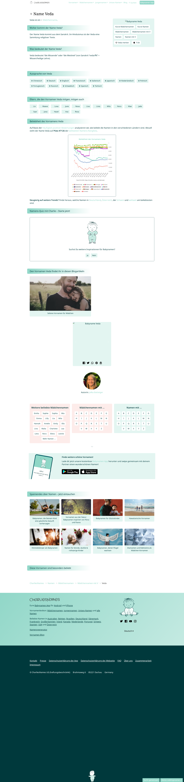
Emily (55, 423)
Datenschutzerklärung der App (63, 660)
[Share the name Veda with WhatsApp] (92, 363)
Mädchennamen (86, 2)
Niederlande (77, 621)
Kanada (66, 621)
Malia (43, 428)
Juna (45, 111)
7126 (137, 42)
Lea (62, 428)
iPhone (69, 605)
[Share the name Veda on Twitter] (88, 363)
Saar (35, 111)
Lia (53, 418)
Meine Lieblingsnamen (170, 780)
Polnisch (143, 81)
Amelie (47, 423)
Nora (119, 106)
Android (58, 605)
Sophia (55, 413)
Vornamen (73, 2)
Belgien (61, 618)
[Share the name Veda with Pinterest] (96, 363)
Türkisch (98, 86)
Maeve (45, 106)
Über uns (128, 660)
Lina (36, 428)
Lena (37, 433)
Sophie (45, 413)
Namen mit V (130, 37)
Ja (87, 255)
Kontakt (33, 660)
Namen (118, 37)
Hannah (37, 423)
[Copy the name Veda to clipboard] (100, 363)
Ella (63, 423)
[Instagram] (135, 621)
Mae (130, 106)
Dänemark (93, 618)
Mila (108, 106)
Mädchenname (50, 20)
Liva (88, 106)
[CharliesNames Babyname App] (40, 3)
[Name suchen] (129, 2)
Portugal (88, 621)
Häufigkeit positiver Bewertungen (58, 127)
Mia (62, 413)
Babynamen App (147, 2)
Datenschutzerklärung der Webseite (98, 660)
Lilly (47, 418)
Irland (59, 621)
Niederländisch (127, 81)
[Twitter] (121, 621)
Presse (43, 660)
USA (40, 624)
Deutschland (95, 200)
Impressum (35, 664)
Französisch (80, 81)
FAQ (119, 660)
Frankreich (35, 621)
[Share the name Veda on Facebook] (83, 363)
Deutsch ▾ (129, 631)
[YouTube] (130, 621)
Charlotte (54, 428)
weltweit (133, 200)
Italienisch (95, 81)
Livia (98, 106)
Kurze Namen (143, 26)
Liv (34, 106)
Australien (52, 618)
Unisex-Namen (115, 2)
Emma (39, 418)
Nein (94, 255)
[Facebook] (126, 621)
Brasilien (70, 618)
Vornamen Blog (37, 634)
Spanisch (84, 86)
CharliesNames (37, 583)
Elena (52, 433)
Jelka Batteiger (96, 392)
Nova (77, 106)
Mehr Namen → (49, 439)
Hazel (56, 111)
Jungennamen (101, 2)
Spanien (33, 624)
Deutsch (51, 81)
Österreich (107, 200)
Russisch (54, 86)
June (67, 106)
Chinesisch (37, 81)
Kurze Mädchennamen (124, 26)
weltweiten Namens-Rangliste (83, 130)
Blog (125, 2)
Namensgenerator (38, 629)
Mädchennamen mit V (141, 32)
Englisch (65, 81)
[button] (76, 341)
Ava (66, 111)
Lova (56, 106)
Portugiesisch (38, 86)
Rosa (77, 111)
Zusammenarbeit (143, 660)
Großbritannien (48, 621)
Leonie (61, 433)
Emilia (36, 413)
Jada (140, 106)
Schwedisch (69, 86)
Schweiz (120, 200)
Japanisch (110, 81)
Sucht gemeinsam (151, 780)
